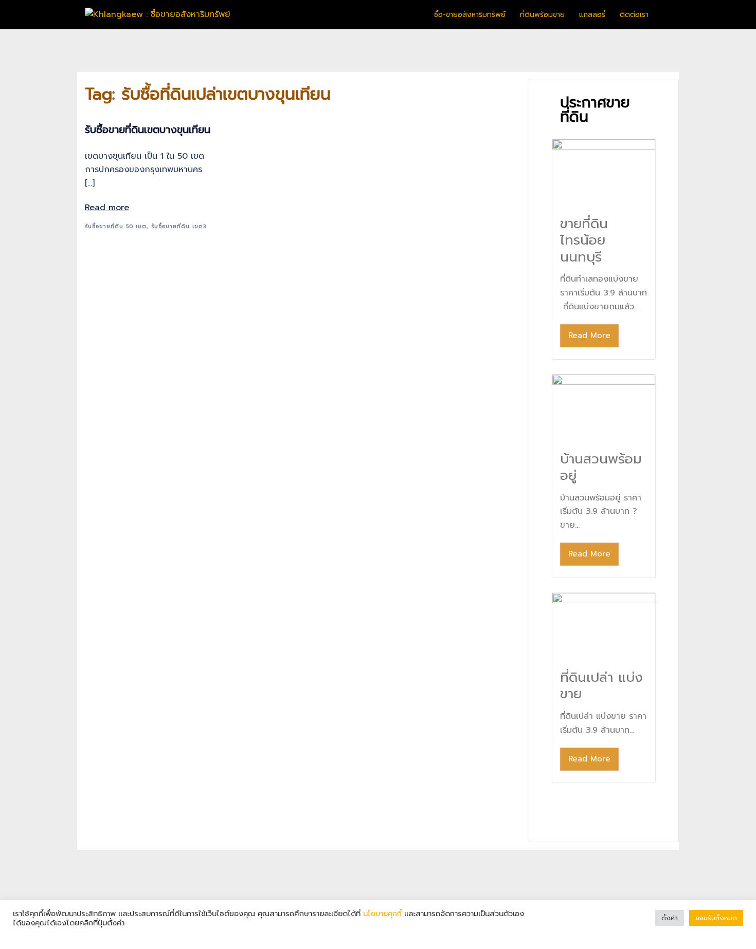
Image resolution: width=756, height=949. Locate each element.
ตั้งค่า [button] (669, 918)
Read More (589, 335)
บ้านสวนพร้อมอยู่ (601, 467)
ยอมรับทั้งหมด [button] (716, 918)
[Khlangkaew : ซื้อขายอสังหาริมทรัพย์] (157, 14)
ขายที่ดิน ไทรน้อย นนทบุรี (584, 240)
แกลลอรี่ (592, 14)
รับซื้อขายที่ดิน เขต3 (178, 226)
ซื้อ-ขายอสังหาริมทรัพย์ (470, 14)
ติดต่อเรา (634, 14)
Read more (107, 207)
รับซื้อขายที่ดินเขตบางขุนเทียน (147, 129)
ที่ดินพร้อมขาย (542, 14)
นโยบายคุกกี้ (382, 913)
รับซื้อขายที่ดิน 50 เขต (116, 226)
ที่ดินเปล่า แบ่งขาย (601, 685)
